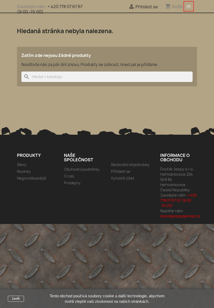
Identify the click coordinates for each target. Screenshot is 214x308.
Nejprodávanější (31, 178)
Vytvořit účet (122, 178)
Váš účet (121, 155)
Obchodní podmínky (81, 169)
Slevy (21, 164)
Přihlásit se (120, 171)
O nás (69, 176)
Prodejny (72, 182)
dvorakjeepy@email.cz (180, 216)
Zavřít (16, 298)
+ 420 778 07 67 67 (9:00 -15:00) (49, 9)
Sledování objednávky (130, 164)
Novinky (24, 171)
